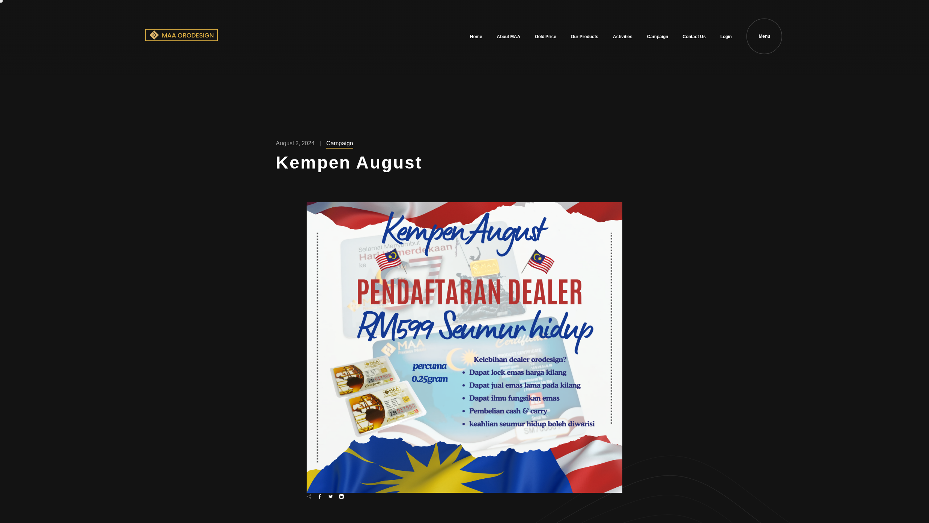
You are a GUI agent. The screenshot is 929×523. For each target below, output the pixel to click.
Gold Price (545, 36)
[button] (464, 347)
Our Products (584, 36)
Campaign (657, 36)
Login (726, 36)
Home (476, 36)
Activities (623, 36)
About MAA (508, 36)
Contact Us (694, 36)
